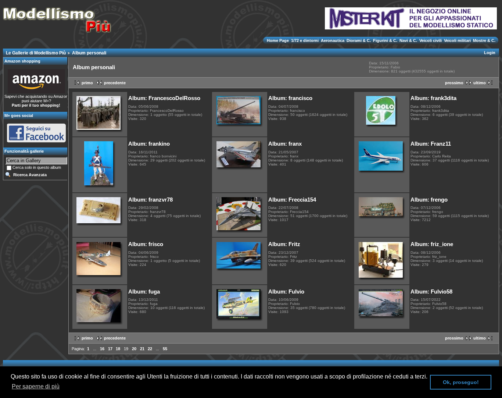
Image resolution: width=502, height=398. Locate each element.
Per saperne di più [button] (36, 386)
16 (102, 349)
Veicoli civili (430, 40)
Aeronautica (332, 40)
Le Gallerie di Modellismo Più (36, 53)
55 (165, 349)
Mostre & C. (483, 40)
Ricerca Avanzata (30, 175)
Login (489, 52)
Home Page (278, 40)
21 (142, 349)
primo (87, 83)
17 (110, 349)
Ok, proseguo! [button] (461, 382)
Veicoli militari (457, 40)
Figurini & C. (385, 40)
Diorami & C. (358, 40)
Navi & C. (408, 40)
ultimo (479, 83)
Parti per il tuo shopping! (36, 105)
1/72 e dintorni (305, 40)
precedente (115, 83)
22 (150, 349)
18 (118, 349)
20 (134, 349)
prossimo (454, 83)
